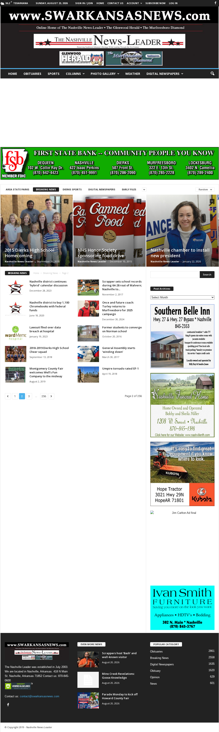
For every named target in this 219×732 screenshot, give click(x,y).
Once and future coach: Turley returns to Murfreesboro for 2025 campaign (118, 308)
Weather (132, 74)
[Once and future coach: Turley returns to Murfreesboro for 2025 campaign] (88, 309)
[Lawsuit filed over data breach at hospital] (15, 333)
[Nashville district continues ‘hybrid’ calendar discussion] (15, 288)
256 (43, 396)
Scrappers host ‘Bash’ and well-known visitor (119, 655)
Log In (173, 3)
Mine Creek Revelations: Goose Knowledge (118, 675)
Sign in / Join (84, 3)
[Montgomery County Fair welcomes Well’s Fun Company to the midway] (15, 375)
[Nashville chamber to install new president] (182, 237)
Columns (73, 74)
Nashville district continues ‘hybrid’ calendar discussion (49, 283)
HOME (100, 3)
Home (12, 74)
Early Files (129, 189)
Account (133, 3)
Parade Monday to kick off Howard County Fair (120, 696)
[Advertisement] (109, 111)
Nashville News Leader (19, 261)
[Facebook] (215, 3)
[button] (212, 73)
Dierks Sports (72, 189)
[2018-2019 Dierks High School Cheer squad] (15, 354)
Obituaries (32, 74)
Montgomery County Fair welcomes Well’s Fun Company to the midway (46, 372)
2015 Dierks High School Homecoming (29, 253)
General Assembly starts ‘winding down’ (118, 350)
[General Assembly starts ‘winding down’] (88, 354)
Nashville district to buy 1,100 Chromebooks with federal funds (49, 306)
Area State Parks (17, 189)
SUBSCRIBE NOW (155, 3)
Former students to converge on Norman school (122, 329)
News (153, 683)
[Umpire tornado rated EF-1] (88, 375)
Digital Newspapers (162, 74)
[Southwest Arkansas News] (109, 37)
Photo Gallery (103, 74)
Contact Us (115, 3)
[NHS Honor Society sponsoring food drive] (109, 237)
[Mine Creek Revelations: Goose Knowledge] (88, 680)
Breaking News (46, 189)
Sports (53, 74)
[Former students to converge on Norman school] (88, 333)
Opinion (155, 677)
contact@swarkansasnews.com (39, 696)
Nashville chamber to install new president (180, 253)
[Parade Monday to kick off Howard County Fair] (88, 700)
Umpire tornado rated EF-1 (120, 368)
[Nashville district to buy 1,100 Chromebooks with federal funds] (15, 309)
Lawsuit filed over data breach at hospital (45, 329)
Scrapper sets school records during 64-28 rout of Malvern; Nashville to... (122, 285)
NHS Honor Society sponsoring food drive (101, 253)
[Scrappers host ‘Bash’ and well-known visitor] (88, 659)
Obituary (155, 670)
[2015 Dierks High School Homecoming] (36, 237)
